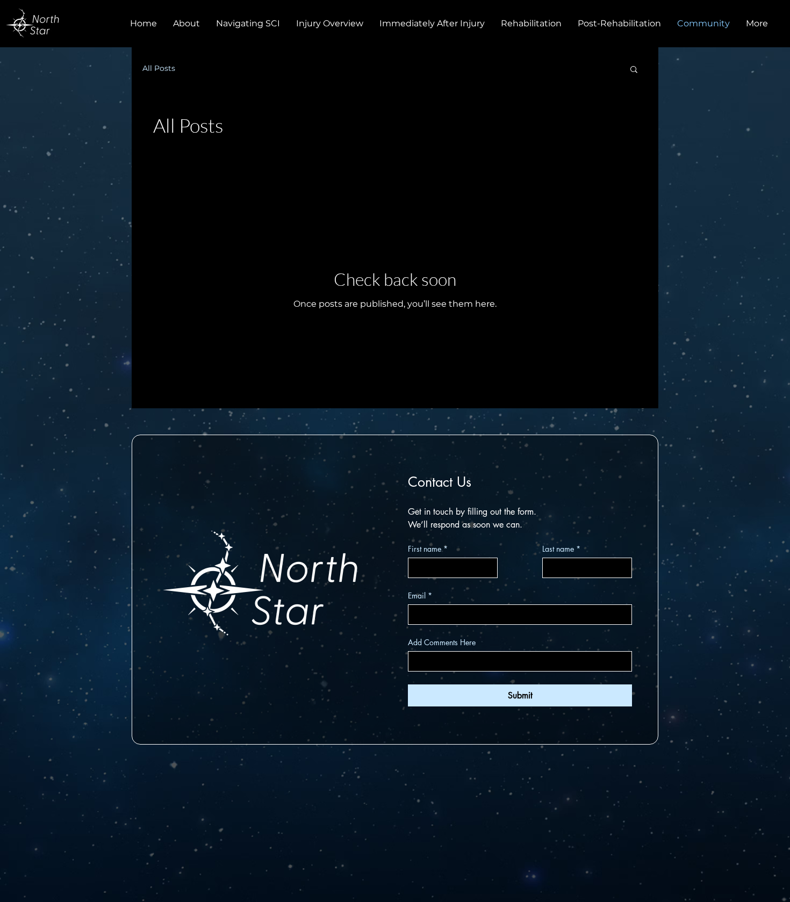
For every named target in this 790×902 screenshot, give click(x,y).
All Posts (158, 68)
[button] (634, 70)
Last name (561, 548)
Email (420, 595)
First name (428, 548)
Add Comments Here (442, 642)
